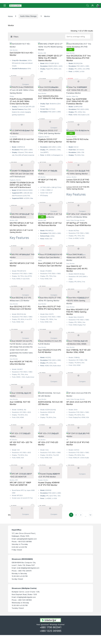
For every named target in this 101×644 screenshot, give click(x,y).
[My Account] (92, 5)
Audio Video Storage (28, 16)
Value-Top (75, 96)
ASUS (40, 260)
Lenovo (68, 137)
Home (10, 16)
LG (10, 137)
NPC (16, 480)
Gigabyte (41, 137)
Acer (67, 53)
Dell (11, 50)
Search (87, 5)
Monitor (15, 50)
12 (90, 515)
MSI (45, 53)
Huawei (40, 480)
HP (39, 177)
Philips (12, 96)
